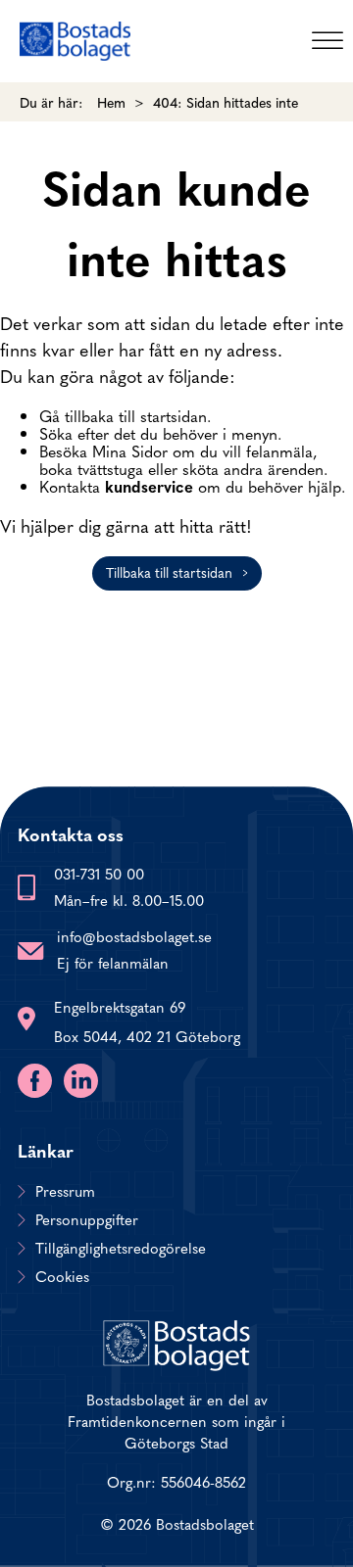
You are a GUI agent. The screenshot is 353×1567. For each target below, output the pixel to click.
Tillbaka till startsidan (169, 572)
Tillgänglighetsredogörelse (120, 1248)
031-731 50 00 (99, 873)
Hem (111, 102)
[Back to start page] (75, 41)
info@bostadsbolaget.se (134, 936)
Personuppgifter (86, 1219)
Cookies (62, 1276)
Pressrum (65, 1191)
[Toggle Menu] (327, 40)
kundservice (149, 486)
